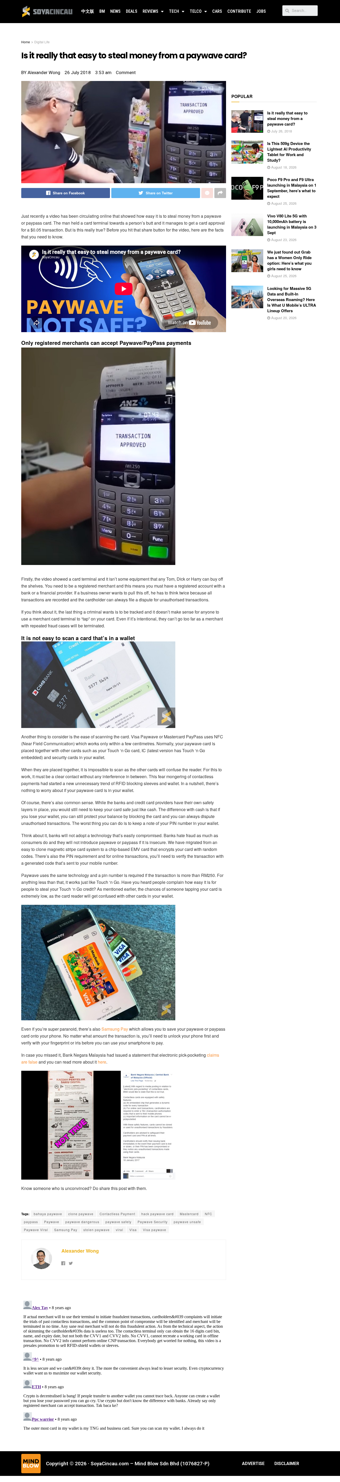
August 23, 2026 (283, 239)
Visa (133, 1229)
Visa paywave (154, 1229)
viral (119, 1229)
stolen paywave (96, 1229)
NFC (208, 1213)
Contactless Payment (117, 1213)
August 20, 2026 (283, 317)
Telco (196, 11)
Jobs (261, 11)
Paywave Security (153, 1221)
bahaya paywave (48, 1213)
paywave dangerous (82, 1221)
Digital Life (42, 42)
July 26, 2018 (281, 131)
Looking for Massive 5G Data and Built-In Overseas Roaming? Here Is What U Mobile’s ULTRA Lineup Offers (291, 299)
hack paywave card (157, 1213)
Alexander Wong (80, 1250)
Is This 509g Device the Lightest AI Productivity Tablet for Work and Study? (289, 151)
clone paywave (81, 1213)
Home (25, 42)
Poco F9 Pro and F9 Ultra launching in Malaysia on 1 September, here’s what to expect (291, 188)
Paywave (51, 1221)
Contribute (239, 11)
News (115, 11)
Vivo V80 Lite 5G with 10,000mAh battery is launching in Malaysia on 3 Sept (291, 224)
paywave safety (118, 1221)
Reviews (150, 11)
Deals (131, 11)
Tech (174, 11)
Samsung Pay (114, 1029)
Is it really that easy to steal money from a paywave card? (287, 118)
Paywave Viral (36, 1229)
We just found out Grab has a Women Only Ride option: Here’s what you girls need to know (289, 260)
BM (102, 11)
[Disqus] (123, 1365)
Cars (217, 11)
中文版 (87, 11)
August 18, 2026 (283, 167)
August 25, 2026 (283, 203)
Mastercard (189, 1213)
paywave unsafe (187, 1221)
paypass (31, 1221)
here (102, 1062)
